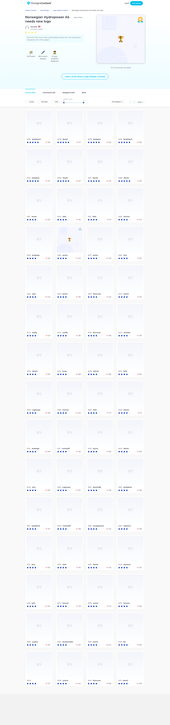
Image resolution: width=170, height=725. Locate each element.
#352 (120, 487)
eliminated (44, 102)
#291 (90, 178)
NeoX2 (65, 139)
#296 (59, 680)
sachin (65, 255)
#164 (90, 680)
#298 (59, 410)
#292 (59, 642)
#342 (59, 217)
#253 (90, 448)
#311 (59, 448)
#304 (59, 526)
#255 (59, 294)
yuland (35, 642)
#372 (120, 371)
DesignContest (39, 3)
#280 (120, 178)
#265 (120, 255)
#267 (120, 526)
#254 (90, 294)
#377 (59, 603)
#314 (29, 448)
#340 (29, 371)
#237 (29, 139)
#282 (90, 526)
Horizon (126, 216)
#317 (29, 217)
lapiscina (127, 526)
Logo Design (44, 10)
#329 (29, 255)
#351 (29, 526)
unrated (31, 102)
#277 (90, 255)
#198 (90, 642)
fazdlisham (36, 139)
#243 (120, 294)
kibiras (96, 371)
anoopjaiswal (98, 526)
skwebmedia (67, 642)
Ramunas (97, 294)
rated (56, 102)
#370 (59, 564)
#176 (90, 332)
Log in (127, 3)
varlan (34, 216)
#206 (90, 371)
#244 (120, 332)
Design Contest (30, 10)
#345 (29, 410)
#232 (59, 371)
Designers (69, 93)
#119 (120, 680)
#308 (59, 178)
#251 (90, 217)
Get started (136, 3)
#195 (59, 487)
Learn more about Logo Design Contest (85, 76)
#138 (120, 642)
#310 (29, 178)
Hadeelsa (97, 139)
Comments (49, 93)
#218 (29, 603)
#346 (29, 680)
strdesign (36, 255)
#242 (29, 332)
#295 (120, 217)
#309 (90, 139)
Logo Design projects (60, 10)
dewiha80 (97, 487)
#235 (120, 139)
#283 (59, 255)
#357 (90, 487)
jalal (34, 294)
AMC (64, 216)
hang (64, 371)
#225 (120, 564)
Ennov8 (34, 27)
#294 (29, 642)
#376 (90, 603)
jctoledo (127, 332)
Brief (84, 93)
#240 (59, 332)
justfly (128, 68)
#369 (90, 410)
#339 (120, 410)
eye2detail (127, 487)
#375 (120, 603)
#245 (120, 448)
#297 (90, 564)
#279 (59, 139)
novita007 (66, 448)
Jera (125, 255)
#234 (29, 487)
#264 (29, 294)
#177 (29, 564)
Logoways (36, 410)
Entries (30, 93)
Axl (124, 642)
